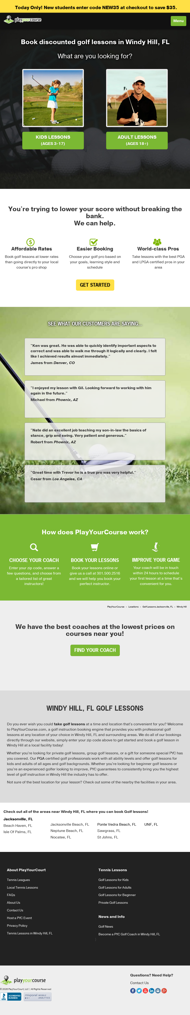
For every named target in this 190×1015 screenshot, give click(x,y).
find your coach (95, 650)
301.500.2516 (108, 573)
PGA (40, 758)
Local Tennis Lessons (22, 887)
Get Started (95, 285)
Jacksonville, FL (18, 819)
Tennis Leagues (18, 880)
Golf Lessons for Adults (114, 887)
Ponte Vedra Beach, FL (116, 824)
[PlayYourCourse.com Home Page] (22, 19)
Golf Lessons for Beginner (117, 895)
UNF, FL (151, 824)
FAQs (11, 895)
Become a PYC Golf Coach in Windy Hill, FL (129, 934)
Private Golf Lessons (113, 902)
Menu (179, 22)
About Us (13, 902)
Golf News (105, 926)
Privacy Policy (17, 925)
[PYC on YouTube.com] (145, 994)
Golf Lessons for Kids (113, 880)
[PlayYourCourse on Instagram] (158, 994)
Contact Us (15, 910)
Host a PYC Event (19, 918)
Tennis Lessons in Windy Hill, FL (29, 933)
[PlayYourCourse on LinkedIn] (151, 994)
